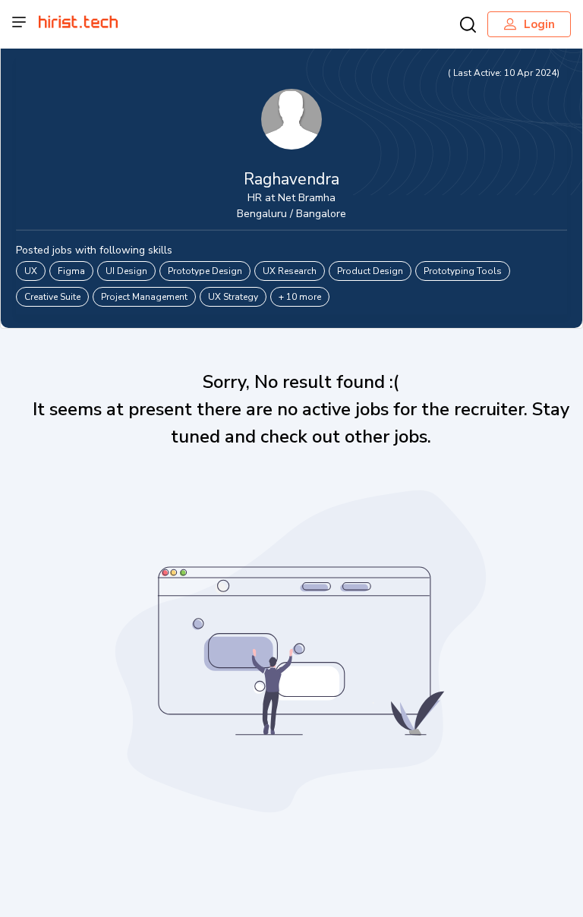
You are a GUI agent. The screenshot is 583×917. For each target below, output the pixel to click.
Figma (71, 271)
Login (539, 24)
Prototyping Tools (463, 271)
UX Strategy (233, 297)
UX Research (290, 271)
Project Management (144, 297)
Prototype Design (205, 271)
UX (30, 271)
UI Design (126, 271)
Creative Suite (52, 297)
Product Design (370, 271)
